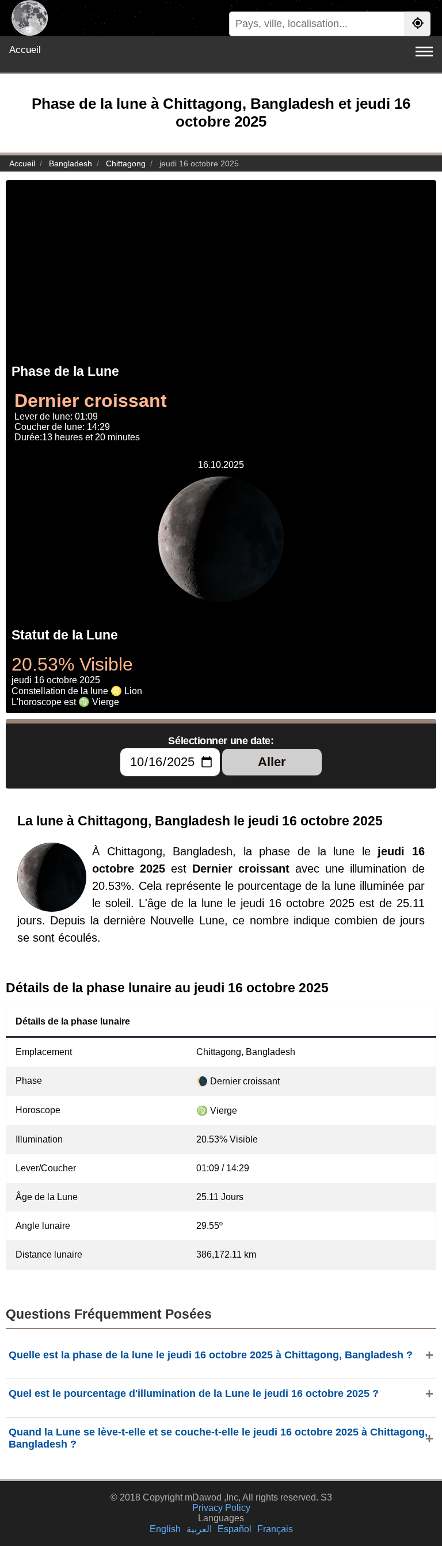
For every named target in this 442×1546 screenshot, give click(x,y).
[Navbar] (424, 51)
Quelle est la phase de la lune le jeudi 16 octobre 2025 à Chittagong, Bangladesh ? (211, 1355)
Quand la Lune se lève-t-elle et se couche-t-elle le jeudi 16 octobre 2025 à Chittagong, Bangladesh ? (218, 1438)
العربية (199, 1529)
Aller (272, 762)
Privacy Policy (221, 1508)
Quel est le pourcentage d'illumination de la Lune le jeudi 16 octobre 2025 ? (194, 1393)
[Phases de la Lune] (30, 18)
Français (275, 1529)
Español (235, 1529)
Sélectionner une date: (220, 741)
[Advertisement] (221, 260)
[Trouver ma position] (417, 24)
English (165, 1529)
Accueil (25, 49)
